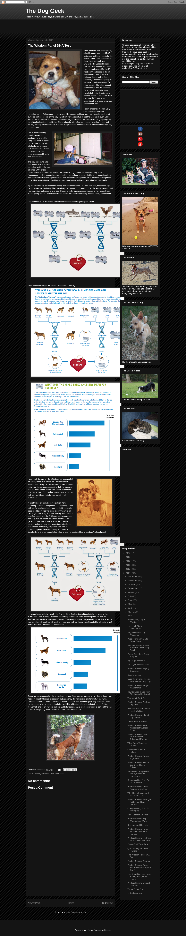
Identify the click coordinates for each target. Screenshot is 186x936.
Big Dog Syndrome (136, 660)
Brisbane (45, 773)
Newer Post (34, 903)
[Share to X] (69, 769)
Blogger (107, 930)
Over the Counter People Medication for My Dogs (139, 680)
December (133, 576)
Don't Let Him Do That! (138, 815)
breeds (37, 773)
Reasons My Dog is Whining (136, 620)
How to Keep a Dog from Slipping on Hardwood (138, 693)
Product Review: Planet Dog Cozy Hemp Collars (138, 765)
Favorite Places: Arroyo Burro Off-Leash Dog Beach (138, 647)
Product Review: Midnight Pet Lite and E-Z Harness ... (139, 802)
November (133, 580)
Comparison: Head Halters (136, 750)
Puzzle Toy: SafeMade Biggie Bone (137, 640)
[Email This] (64, 769)
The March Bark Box (136, 698)
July (130, 596)
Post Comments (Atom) (76, 912)
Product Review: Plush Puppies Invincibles (137, 787)
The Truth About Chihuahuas (134, 627)
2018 (128, 557)
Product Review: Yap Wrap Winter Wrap (137, 819)
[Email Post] (59, 770)
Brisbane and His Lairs (137, 825)
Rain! (129, 615)
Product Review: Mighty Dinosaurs (138, 669)
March (131, 612)
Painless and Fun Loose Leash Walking (138, 709)
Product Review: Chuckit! (138, 861)
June (130, 600)
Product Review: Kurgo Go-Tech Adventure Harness (138, 831)
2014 (128, 573)
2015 (128, 569)
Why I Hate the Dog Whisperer (136, 633)
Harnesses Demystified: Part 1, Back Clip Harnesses (138, 773)
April (130, 608)
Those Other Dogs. (136, 889)
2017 (128, 561)
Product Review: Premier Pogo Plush (138, 757)
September (133, 588)
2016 (128, 565)
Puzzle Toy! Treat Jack (137, 844)
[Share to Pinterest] (75, 769)
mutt (57, 773)
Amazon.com (33, 484)
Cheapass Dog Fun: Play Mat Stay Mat (138, 781)
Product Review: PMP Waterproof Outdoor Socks (137, 728)
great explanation (88, 707)
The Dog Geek (45, 11)
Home (71, 903)
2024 (128, 553)
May (130, 604)
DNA (52, 773)
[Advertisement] (78, 25)
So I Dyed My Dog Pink (138, 664)
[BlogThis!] (67, 769)
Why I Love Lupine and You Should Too (138, 794)
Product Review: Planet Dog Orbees (138, 716)
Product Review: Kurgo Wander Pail (138, 686)
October (132, 584)
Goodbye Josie (134, 675)
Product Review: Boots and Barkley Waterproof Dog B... (139, 867)
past (62, 773)
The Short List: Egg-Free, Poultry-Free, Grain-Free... (139, 876)
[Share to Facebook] (72, 769)
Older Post (107, 903)
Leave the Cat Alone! (137, 721)
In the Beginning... (135, 893)
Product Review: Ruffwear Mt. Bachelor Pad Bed (139, 839)
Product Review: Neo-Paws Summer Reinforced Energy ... (138, 736)
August (131, 592)
